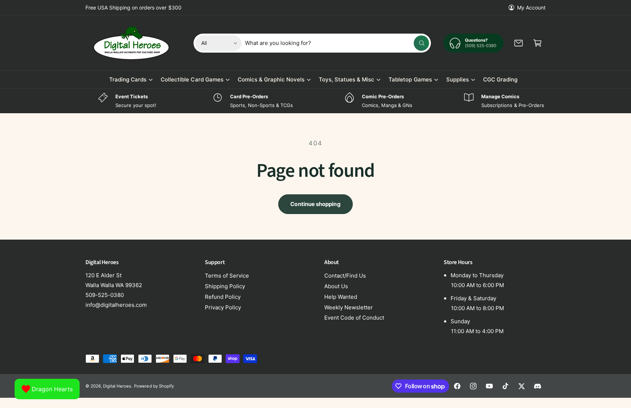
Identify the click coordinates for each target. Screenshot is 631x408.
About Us (336, 286)
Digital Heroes (117, 386)
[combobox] (337, 43)
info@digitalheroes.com (116, 304)
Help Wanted (340, 296)
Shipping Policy (225, 286)
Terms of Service (227, 275)
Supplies (457, 79)
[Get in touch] (518, 43)
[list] (315, 101)
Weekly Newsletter (348, 307)
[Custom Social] (537, 386)
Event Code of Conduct (354, 317)
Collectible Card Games (192, 79)
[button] (537, 43)
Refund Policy (223, 296)
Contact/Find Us (345, 275)
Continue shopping (315, 204)
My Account (531, 7)
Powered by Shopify (153, 386)
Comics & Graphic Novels (271, 79)
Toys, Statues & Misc (346, 79)
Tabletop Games (410, 79)
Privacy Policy (223, 307)
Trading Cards (127, 79)
